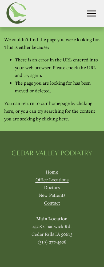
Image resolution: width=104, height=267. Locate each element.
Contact (52, 203)
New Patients (52, 195)
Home (52, 172)
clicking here (55, 119)
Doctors (52, 187)
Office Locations (52, 179)
